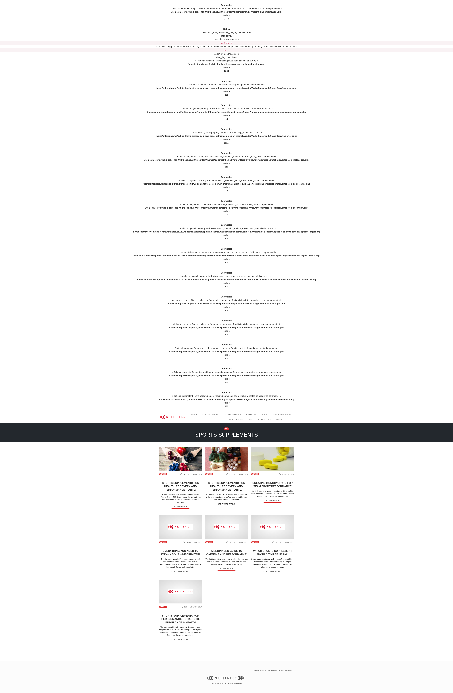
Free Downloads (264, 420)
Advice (163, 474)
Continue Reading (180, 507)
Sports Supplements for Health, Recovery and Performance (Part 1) (226, 486)
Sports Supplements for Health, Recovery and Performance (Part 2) (180, 486)
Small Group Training (282, 415)
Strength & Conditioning (257, 415)
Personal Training (210, 415)
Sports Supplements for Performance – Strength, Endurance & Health (180, 619)
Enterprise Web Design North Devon (279, 670)
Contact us (281, 420)
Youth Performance (232, 415)
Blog (249, 420)
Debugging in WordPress (226, 57)
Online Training (236, 420)
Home (193, 415)
